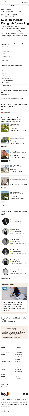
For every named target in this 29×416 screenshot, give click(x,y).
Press (2, 372)
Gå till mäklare (6, 82)
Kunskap (3, 354)
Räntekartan (4, 357)
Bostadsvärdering (5, 352)
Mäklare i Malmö (18, 354)
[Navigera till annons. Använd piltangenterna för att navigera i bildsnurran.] (5, 127)
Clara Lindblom (14, 240)
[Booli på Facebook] (27, 394)
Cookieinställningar (19, 378)
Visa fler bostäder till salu (6, 206)
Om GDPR (17, 374)
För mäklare (3, 364)
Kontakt (3, 376)
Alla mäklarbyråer (19, 357)
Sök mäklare (6, 5)
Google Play (3, 384)
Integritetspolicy (19, 371)
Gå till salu (5, 60)
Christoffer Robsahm (16, 250)
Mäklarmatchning (19, 364)
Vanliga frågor (4, 379)
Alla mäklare (17, 359)
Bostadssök (3, 350)
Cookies (17, 376)
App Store (3, 386)
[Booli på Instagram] (24, 394)
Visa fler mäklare (4, 278)
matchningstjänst (5, 35)
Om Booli (3, 369)
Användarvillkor (18, 369)
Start (2, 9)
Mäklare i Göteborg (19, 352)
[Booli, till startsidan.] (5, 2)
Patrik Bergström (15, 260)
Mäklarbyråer (14, 5)
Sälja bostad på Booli (24, 5)
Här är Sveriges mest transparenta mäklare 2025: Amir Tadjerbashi (13, 303)
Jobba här (3, 374)
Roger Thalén (14, 219)
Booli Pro (3, 359)
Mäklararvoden (18, 361)
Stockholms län (11, 321)
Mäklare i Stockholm (19, 350)
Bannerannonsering (5, 361)
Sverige (3, 321)
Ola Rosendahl (14, 270)
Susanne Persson (15, 229)
